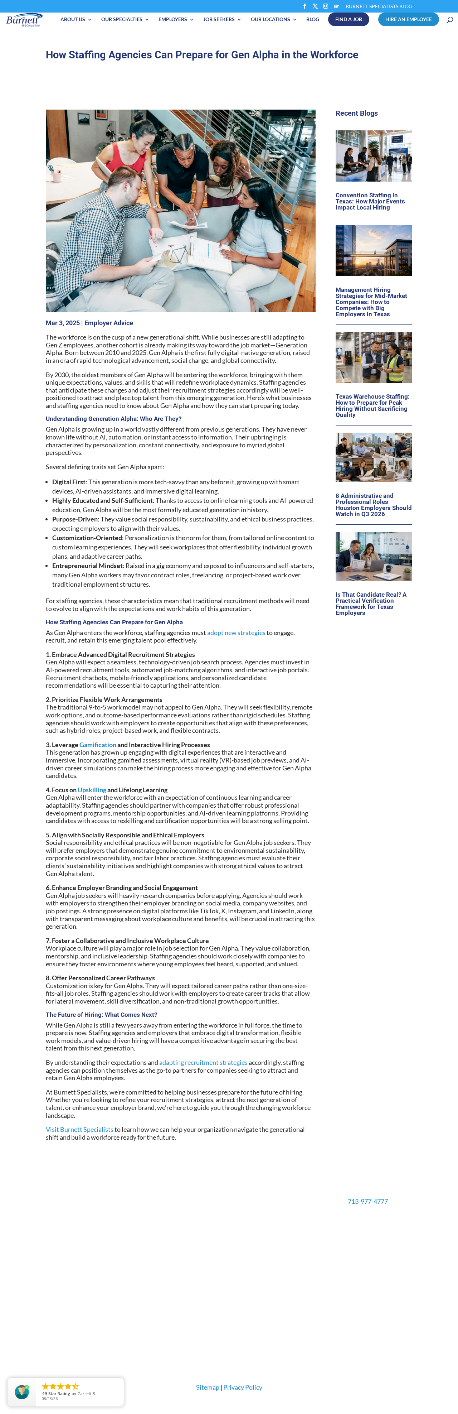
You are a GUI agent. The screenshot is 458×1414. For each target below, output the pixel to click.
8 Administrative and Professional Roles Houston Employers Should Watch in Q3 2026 (374, 534)
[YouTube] (334, 8)
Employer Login (64, 1228)
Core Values (286, 1250)
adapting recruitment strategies (203, 1087)
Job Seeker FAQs (141, 1261)
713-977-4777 (366, 1229)
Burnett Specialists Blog (379, 6)
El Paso (205, 1239)
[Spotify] (315, 8)
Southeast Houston (224, 1301)
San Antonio (211, 1312)
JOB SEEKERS (219, 19)
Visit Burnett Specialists (79, 1154)
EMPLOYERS (173, 19)
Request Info (70, 1271)
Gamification (97, 769)
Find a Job (348, 19)
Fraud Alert (134, 1273)
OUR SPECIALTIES (121, 19)
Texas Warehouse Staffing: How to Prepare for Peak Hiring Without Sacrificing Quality (373, 435)
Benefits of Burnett (144, 1250)
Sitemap (211, 1370)
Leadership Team (292, 1239)
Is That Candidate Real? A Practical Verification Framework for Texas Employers (371, 633)
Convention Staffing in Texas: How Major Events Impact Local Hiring (370, 230)
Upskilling (92, 814)
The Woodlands (215, 1324)
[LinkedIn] (324, 8)
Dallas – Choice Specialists (228, 1335)
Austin (204, 1228)
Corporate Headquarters (231, 1259)
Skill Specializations (69, 1250)
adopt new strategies (236, 657)
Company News (290, 1281)
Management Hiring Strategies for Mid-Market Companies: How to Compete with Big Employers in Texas (371, 331)
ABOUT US (72, 19)
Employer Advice (108, 347)
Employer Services (67, 1239)
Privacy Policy (240, 1370)
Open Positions (139, 1228)
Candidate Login (140, 1239)
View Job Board (148, 1294)
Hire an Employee (408, 19)
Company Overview (295, 1228)
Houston (207, 1250)
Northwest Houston (225, 1290)
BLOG (312, 19)
